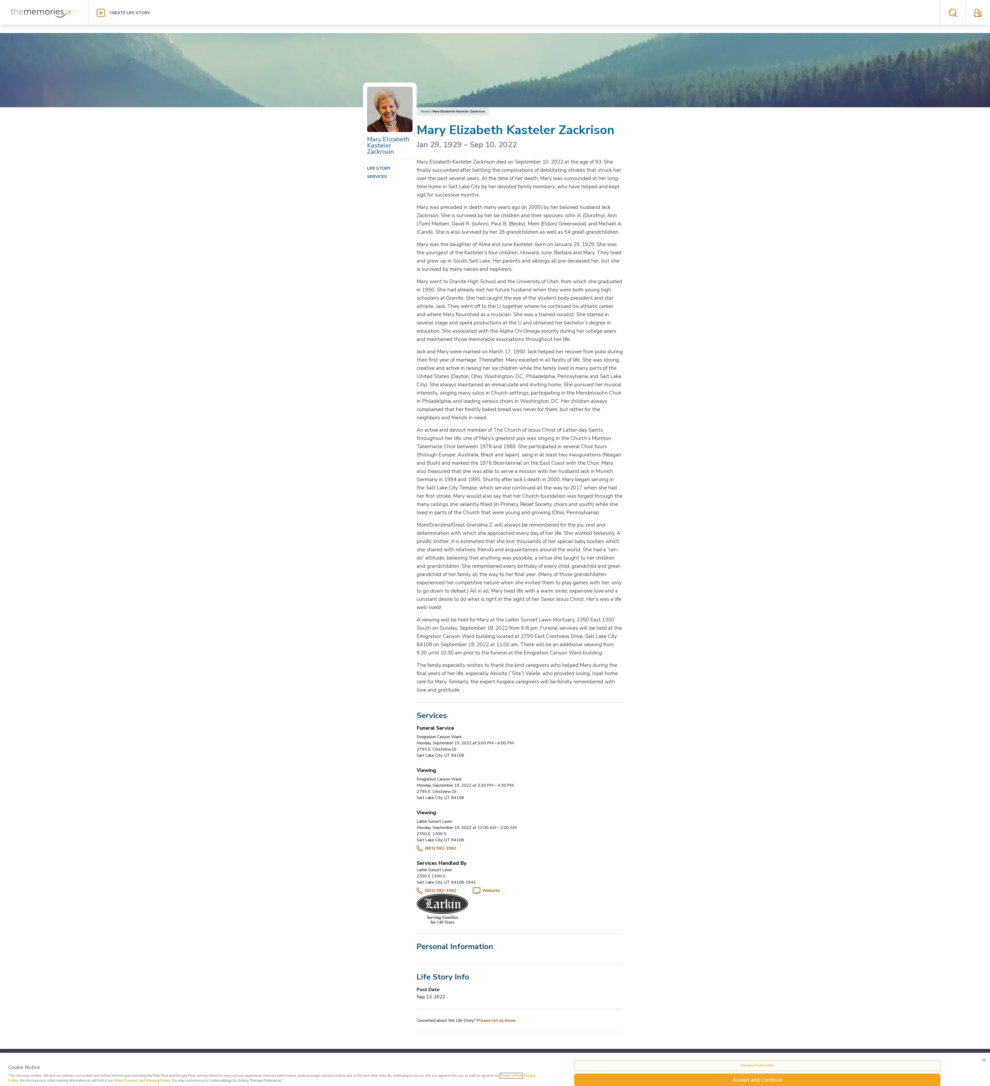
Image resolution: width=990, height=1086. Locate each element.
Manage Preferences (757, 1065)
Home (425, 111)
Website (491, 890)
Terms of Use (511, 1075)
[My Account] (978, 13)
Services (377, 176)
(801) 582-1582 (440, 848)
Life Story (379, 168)
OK (984, 1060)
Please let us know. (496, 1020)
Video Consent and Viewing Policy (142, 1080)
